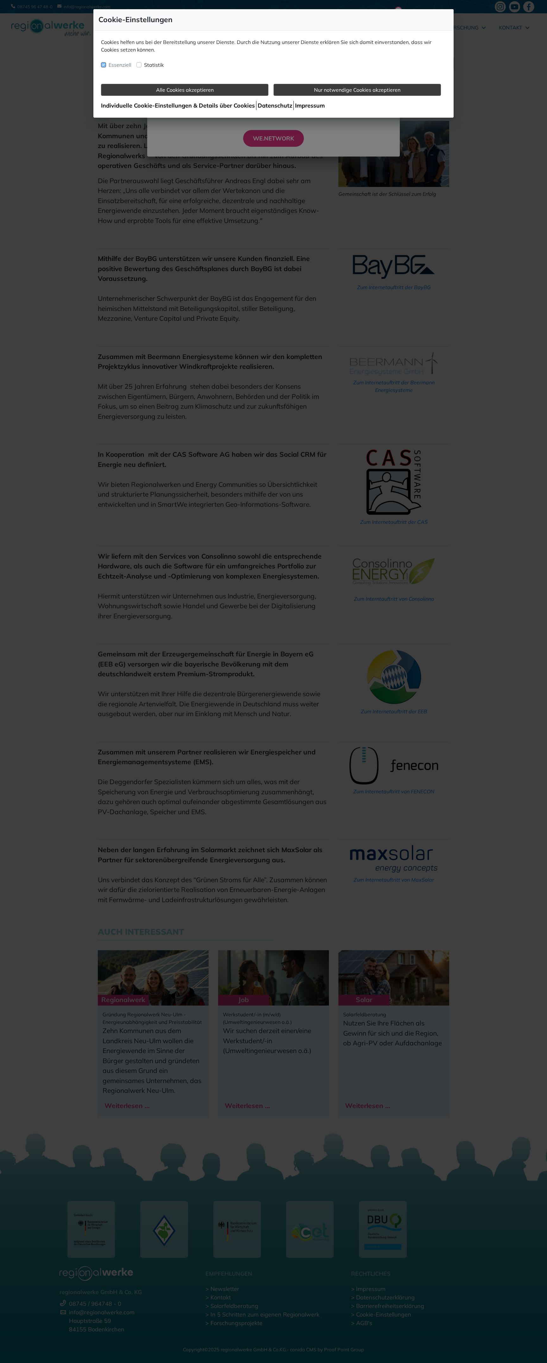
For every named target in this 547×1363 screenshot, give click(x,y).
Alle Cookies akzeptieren (185, 90)
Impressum (310, 105)
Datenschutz (275, 105)
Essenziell (120, 65)
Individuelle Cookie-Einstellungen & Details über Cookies (178, 105)
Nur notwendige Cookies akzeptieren (357, 90)
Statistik (154, 65)
